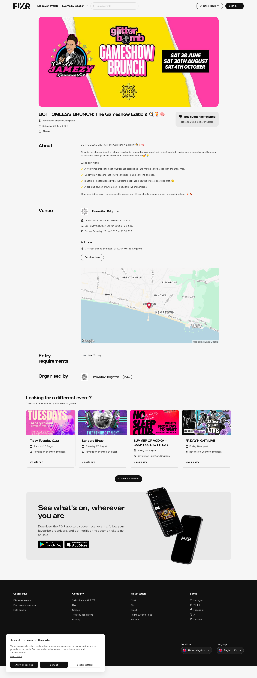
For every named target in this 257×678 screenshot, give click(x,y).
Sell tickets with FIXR (83, 600)
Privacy (76, 619)
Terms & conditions (82, 614)
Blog (74, 605)
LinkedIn (197, 619)
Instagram (198, 600)
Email (134, 610)
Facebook (198, 610)
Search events (104, 6)
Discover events (48, 6)
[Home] (21, 6)
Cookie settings (85, 665)
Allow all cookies (24, 665)
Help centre (19, 610)
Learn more (16, 656)
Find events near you (24, 605)
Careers (76, 610)
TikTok (197, 605)
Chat (133, 600)
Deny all (54, 665)
